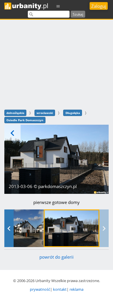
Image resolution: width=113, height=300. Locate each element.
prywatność (40, 289)
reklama (76, 289)
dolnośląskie (15, 113)
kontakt (60, 289)
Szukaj (78, 14)
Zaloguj (98, 6)
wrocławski (45, 113)
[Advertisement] (56, 63)
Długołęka (72, 113)
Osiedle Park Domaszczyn (24, 120)
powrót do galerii (56, 257)
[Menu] (58, 6)
